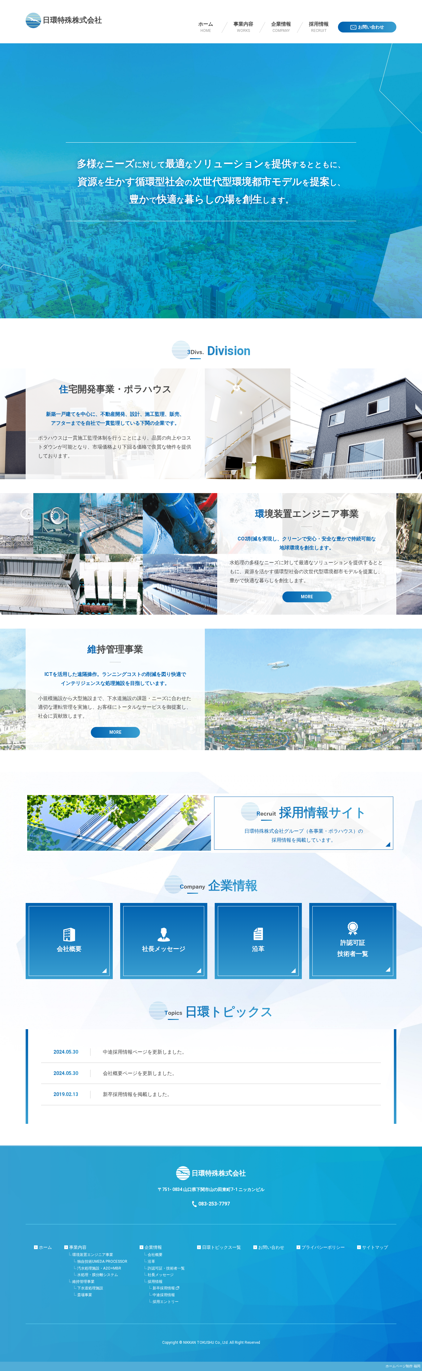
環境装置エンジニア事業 (92, 1255)
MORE (307, 596)
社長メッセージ (161, 1275)
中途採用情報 (164, 1295)
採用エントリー (166, 1302)
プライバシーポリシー (323, 1247)
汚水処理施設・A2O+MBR (99, 1268)
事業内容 (78, 1247)
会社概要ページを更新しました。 (140, 1073)
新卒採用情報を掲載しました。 (137, 1094)
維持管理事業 (83, 1281)
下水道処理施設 (90, 1288)
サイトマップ (375, 1247)
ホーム (45, 1247)
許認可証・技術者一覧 (166, 1268)
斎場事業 (84, 1295)
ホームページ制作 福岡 (403, 1366)
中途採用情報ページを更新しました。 (145, 1052)
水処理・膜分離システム (97, 1275)
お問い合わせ (271, 1247)
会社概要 (155, 1255)
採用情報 (155, 1281)
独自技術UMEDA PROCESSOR (102, 1261)
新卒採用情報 (164, 1288)
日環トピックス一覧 (221, 1247)
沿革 (151, 1261)
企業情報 (153, 1247)
